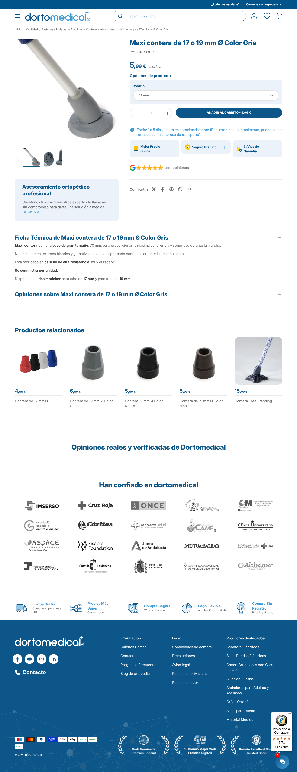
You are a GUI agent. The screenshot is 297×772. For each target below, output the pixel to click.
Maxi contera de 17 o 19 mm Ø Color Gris (143, 29)
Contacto (34, 672)
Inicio (18, 29)
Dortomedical (33, 755)
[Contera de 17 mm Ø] (38, 361)
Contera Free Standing (253, 401)
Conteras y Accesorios (100, 29)
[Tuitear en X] (153, 189)
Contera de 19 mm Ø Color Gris (91, 403)
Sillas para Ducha (240, 711)
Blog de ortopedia (135, 673)
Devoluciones (183, 656)
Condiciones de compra (192, 647)
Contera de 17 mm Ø (31, 401)
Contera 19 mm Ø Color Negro (144, 403)
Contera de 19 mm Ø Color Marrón (201, 403)
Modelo (139, 86)
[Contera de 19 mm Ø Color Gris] (93, 361)
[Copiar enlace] (189, 189)
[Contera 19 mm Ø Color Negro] (148, 361)
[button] (279, 16)
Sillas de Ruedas (240, 679)
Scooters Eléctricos (242, 647)
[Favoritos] (267, 16)
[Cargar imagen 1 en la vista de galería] (67, 90)
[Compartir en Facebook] (162, 189)
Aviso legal (181, 665)
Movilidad (32, 29)
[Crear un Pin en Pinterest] (171, 189)
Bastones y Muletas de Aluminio (62, 29)
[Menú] (289, 715)
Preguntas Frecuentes (138, 665)
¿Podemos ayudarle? (225, 4)
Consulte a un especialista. (264, 4)
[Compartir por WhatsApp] (180, 189)
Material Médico (239, 719)
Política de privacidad (190, 673)
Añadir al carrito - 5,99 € (229, 112)
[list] (66, 92)
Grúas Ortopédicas (241, 702)
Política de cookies (187, 682)
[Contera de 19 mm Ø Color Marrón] (203, 361)
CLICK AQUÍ (32, 212)
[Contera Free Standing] (258, 361)
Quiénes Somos (133, 647)
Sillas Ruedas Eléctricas (246, 656)
